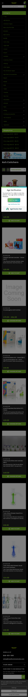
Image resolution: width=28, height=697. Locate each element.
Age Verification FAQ (14, 204)
